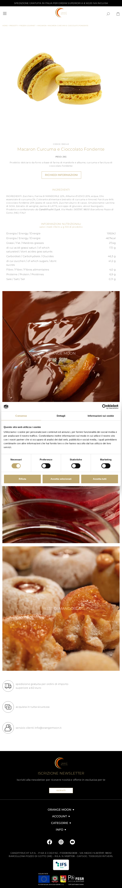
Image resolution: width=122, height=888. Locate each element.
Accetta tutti (99, 479)
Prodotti (14, 26)
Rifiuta (22, 479)
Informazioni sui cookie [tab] (101, 415)
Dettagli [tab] (61, 415)
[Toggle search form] (108, 14)
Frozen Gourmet (28, 26)
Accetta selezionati (61, 479)
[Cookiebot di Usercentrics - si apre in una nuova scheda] (104, 406)
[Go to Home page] (61, 12)
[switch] (46, 465)
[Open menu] (4, 13)
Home (5, 26)
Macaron (42, 26)
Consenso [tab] (21, 415)
